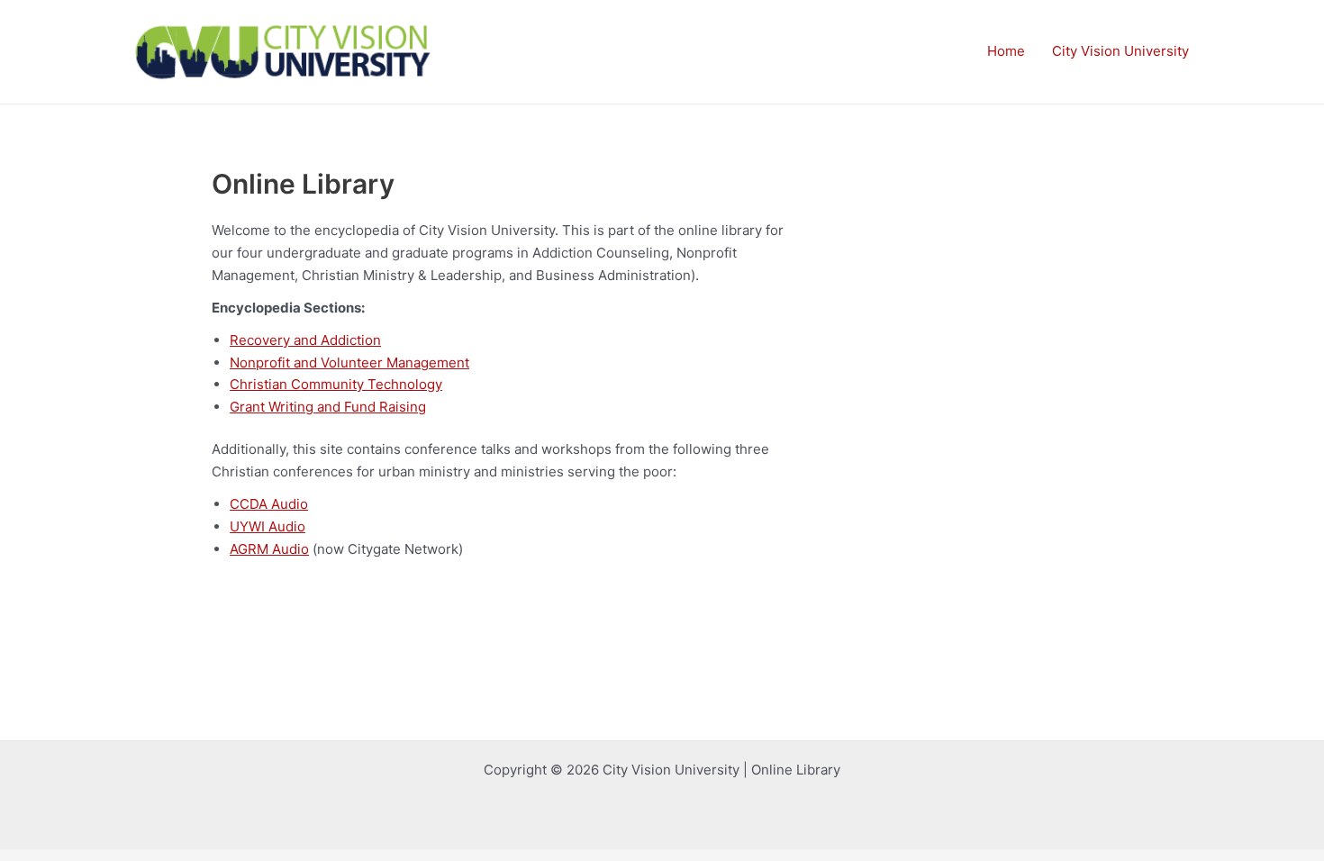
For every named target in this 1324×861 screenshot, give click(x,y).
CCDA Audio (269, 503)
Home (1006, 50)
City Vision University (1120, 50)
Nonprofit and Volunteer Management (349, 362)
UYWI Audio (267, 526)
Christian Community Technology (336, 384)
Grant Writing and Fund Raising (328, 406)
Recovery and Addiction (305, 340)
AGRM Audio (269, 548)
